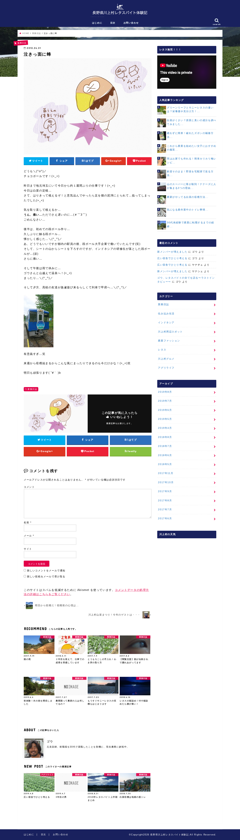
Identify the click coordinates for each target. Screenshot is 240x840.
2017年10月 (166, 482)
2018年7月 (165, 446)
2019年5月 (165, 419)
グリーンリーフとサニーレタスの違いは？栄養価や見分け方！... (190, 109)
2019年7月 (165, 400)
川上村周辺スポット (170, 331)
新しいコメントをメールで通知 (46, 570)
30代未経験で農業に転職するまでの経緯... (190, 224)
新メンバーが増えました (172, 251)
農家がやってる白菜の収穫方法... (187, 197)
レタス (162, 349)
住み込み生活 (166, 313)
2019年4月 (165, 428)
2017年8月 (165, 500)
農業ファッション (169, 340)
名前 (27, 522)
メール (29, 535)
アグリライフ (166, 367)
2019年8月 (165, 391)
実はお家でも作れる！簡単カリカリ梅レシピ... (191, 160)
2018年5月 (165, 464)
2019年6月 (165, 410)
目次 (112, 23)
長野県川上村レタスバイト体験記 (169, 834)
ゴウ (50, 741)
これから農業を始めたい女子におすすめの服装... (191, 148)
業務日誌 (32, 389)
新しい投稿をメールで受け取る (46, 576)
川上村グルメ (166, 358)
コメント (29, 487)
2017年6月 (165, 518)
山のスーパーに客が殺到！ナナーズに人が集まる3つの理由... (191, 186)
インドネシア (166, 322)
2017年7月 (165, 509)
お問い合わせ (131, 23)
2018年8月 (165, 437)
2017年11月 (165, 473)
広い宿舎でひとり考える (172, 258)
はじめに (97, 23)
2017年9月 (165, 491)
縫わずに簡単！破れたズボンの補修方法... (190, 135)
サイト (28, 549)
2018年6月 (165, 455)
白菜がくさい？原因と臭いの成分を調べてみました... (191, 122)
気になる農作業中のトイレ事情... (187, 209)
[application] (186, 72)
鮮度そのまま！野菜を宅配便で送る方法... (190, 173)
